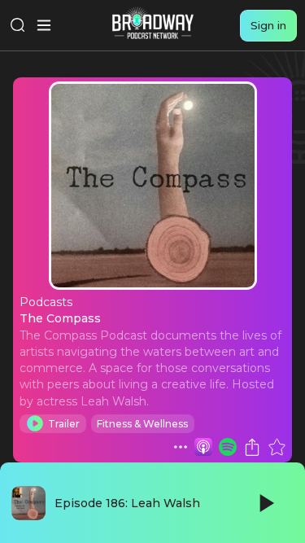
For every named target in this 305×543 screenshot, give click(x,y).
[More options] (181, 447)
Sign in (268, 25)
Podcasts (46, 302)
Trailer (64, 424)
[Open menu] (44, 25)
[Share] (252, 447)
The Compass (60, 318)
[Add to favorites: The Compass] (276, 447)
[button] (181, 447)
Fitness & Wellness (142, 424)
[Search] (18, 25)
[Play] (265, 503)
